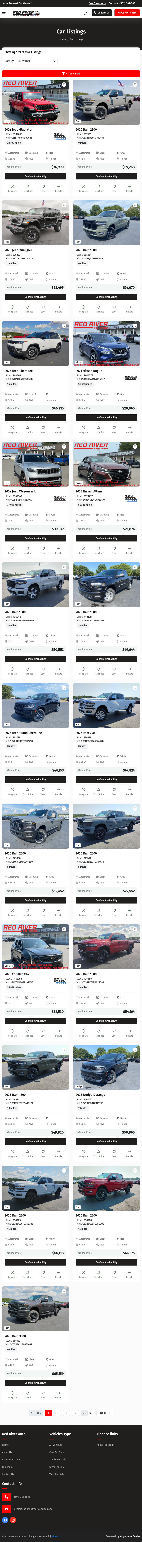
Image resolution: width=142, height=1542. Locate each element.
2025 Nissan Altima (89, 491)
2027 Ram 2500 (86, 733)
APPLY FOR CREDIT (128, 12)
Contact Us (104, 12)
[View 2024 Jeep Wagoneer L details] (35, 464)
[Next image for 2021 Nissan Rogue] (133, 343)
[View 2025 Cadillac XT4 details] (35, 946)
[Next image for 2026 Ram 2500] (133, 102)
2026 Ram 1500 (86, 250)
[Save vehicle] (64, 84)
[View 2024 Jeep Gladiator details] (35, 102)
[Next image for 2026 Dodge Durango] (133, 1067)
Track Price (28, 191)
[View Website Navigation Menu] (4, 12)
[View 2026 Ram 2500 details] (106, 102)
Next (103, 1413)
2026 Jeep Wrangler (18, 250)
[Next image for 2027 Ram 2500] (133, 705)
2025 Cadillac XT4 (17, 974)
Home (5, 1444)
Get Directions (97, 3)
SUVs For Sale (57, 1467)
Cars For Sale (56, 1452)
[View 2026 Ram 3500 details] (35, 1308)
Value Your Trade (11, 1459)
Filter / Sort (72, 73)
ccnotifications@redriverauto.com (33, 1509)
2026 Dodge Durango (90, 1095)
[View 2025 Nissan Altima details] (106, 464)
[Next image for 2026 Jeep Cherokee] (62, 343)
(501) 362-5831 (128, 3)
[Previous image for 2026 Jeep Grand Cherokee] (8, 705)
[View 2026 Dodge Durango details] (106, 1067)
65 (90, 1413)
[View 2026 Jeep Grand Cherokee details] (35, 705)
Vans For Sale (56, 1474)
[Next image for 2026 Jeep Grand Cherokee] (62, 705)
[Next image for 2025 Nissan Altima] (133, 464)
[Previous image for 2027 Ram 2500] (79, 705)
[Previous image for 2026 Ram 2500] (79, 102)
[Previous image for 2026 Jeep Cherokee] (8, 343)
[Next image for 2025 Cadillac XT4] (62, 947)
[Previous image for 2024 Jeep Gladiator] (8, 102)
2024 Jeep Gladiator (19, 129)
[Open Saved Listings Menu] (86, 12)
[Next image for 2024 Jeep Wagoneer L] (62, 464)
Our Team (7, 1467)
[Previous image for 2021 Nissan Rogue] (79, 343)
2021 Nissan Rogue (89, 371)
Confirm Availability (35, 176)
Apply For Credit (105, 1444)
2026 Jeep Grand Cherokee (23, 733)
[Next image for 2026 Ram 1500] (133, 223)
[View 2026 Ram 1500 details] (106, 222)
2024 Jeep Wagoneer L (20, 491)
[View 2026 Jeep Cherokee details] (35, 343)
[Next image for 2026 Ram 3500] (62, 1309)
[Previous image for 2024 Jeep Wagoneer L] (8, 464)
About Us (7, 1452)
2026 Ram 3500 (15, 1336)
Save (43, 191)
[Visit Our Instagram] (13, 1522)
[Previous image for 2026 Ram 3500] (8, 1309)
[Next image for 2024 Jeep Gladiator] (62, 102)
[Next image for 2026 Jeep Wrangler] (62, 223)
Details (58, 191)
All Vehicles (55, 1444)
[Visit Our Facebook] (5, 1522)
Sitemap (56, 1536)
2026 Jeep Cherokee (19, 371)
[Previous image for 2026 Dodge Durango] (79, 1067)
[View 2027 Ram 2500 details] (106, 705)
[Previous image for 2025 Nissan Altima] (79, 464)
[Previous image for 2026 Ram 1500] (79, 223)
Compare (12, 191)
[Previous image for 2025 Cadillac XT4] (8, 947)
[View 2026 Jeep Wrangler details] (35, 222)
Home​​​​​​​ (62, 39)
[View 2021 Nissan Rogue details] (106, 343)
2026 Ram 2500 (86, 129)
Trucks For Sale (57, 1459)
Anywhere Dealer (130, 1536)
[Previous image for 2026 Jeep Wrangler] (8, 223)
